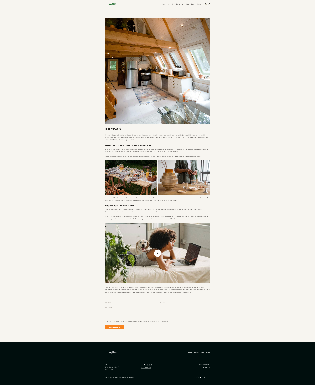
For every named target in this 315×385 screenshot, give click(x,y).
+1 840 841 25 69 (146, 365)
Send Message (114, 327)
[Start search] (209, 4)
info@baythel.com (146, 367)
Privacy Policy (165, 321)
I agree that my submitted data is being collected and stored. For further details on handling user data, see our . (137, 321)
